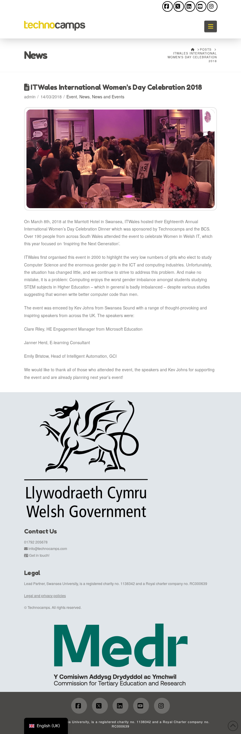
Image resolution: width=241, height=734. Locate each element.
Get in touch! (39, 555)
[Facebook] (167, 6)
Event (71, 97)
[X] (178, 6)
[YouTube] (201, 6)
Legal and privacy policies (45, 595)
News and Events (108, 97)
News (84, 97)
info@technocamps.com (48, 548)
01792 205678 (36, 541)
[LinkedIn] (190, 6)
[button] (210, 26)
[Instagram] (212, 6)
